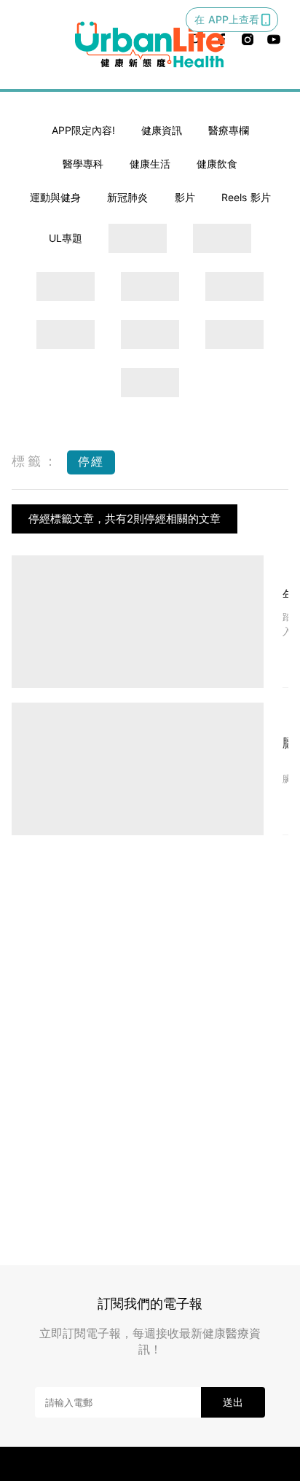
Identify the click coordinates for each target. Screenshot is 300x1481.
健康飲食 (217, 163)
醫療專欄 (228, 130)
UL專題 (65, 238)
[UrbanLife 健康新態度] (150, 45)
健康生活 (150, 163)
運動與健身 (55, 197)
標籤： (36, 461)
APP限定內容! (83, 130)
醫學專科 (83, 163)
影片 (185, 197)
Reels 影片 (246, 197)
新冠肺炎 (127, 197)
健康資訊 (161, 130)
